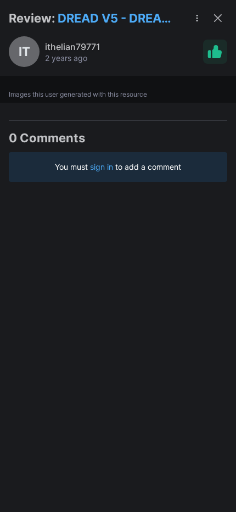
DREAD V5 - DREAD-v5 (117, 19)
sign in (101, 166)
